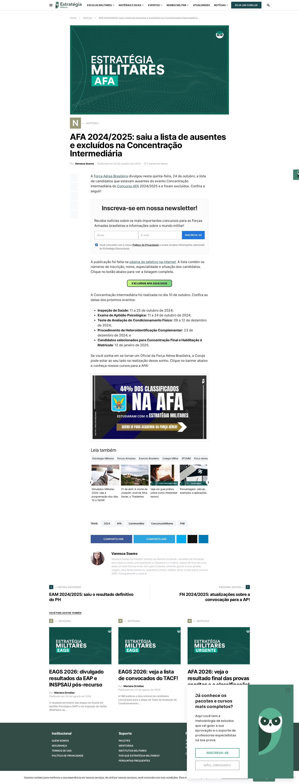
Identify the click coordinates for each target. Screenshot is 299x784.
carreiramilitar (136, 523)
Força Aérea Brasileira (111, 176)
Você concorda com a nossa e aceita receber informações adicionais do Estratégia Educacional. (152, 246)
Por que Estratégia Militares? (139, 755)
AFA (119, 523)
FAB (182, 523)
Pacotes (124, 740)
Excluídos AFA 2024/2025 (149, 283)
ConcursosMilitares (162, 523)
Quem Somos (60, 740)
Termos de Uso (62, 750)
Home (73, 17)
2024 (107, 523)
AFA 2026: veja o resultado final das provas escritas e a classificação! (219, 678)
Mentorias (126, 745)
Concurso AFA (128, 186)
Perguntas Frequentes (134, 760)
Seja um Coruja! (246, 5)
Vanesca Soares (84, 163)
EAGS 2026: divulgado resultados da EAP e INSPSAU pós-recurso (76, 678)
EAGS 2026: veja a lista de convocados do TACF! (148, 675)
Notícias (87, 17)
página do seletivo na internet (152, 262)
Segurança (59, 745)
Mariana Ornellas (64, 692)
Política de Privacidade (145, 244)
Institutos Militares (133, 750)
